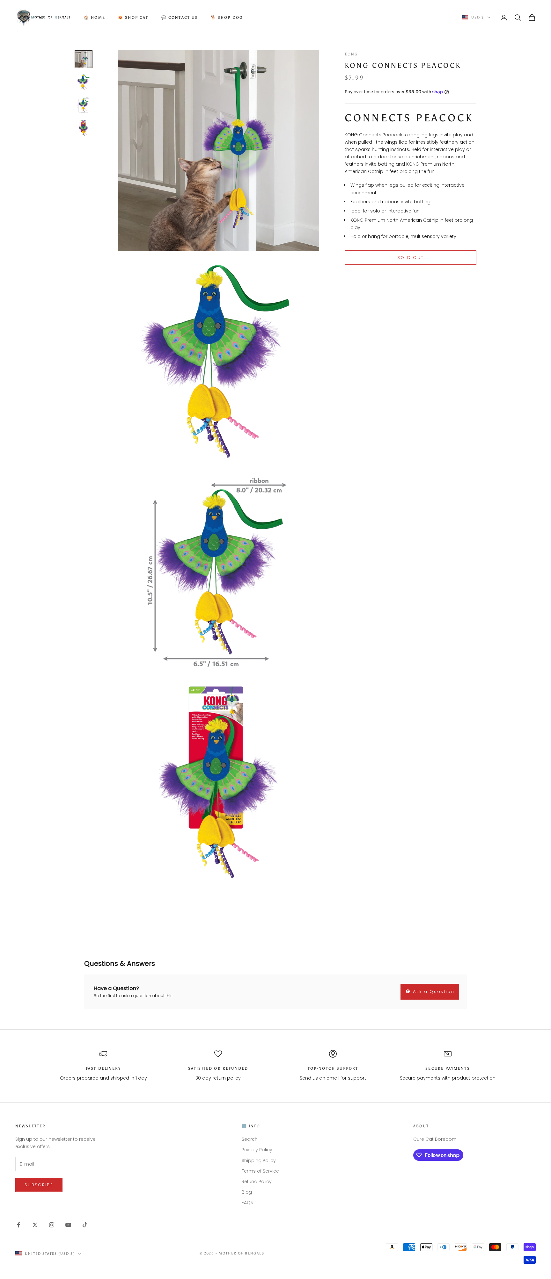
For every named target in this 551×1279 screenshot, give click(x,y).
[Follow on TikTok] (85, 1225)
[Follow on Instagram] (51, 1225)
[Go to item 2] (83, 82)
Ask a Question (432, 991)
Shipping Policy (259, 1160)
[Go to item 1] (83, 59)
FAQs (247, 1202)
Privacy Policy (257, 1149)
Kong (351, 54)
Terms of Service (260, 1171)
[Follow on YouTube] (68, 1225)
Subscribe (39, 1185)
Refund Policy (257, 1181)
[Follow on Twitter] (35, 1225)
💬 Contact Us (179, 17)
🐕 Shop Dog (227, 17)
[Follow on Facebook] (18, 1225)
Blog (247, 1192)
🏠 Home (94, 17)
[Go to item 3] (83, 105)
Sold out (410, 258)
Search (250, 1139)
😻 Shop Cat (133, 17)
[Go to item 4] (83, 128)
